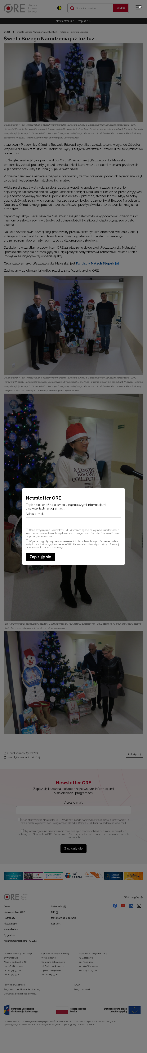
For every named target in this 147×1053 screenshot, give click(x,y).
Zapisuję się (40, 557)
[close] (140, 7)
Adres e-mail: (35, 513)
